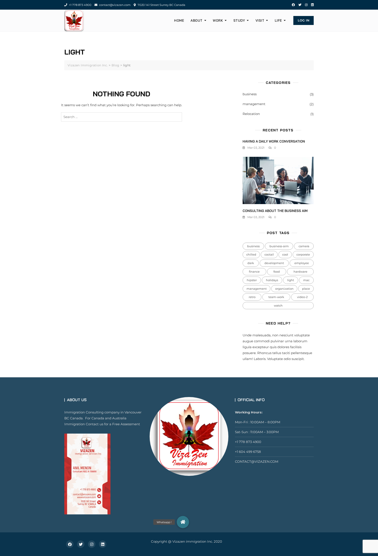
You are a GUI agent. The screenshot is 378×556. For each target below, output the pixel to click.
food (276, 271)
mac (306, 280)
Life (278, 20)
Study (239, 20)
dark (250, 263)
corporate (303, 254)
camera (304, 246)
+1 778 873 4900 (79, 5)
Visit (260, 20)
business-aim (279, 246)
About (197, 20)
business (250, 94)
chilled (251, 254)
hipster (252, 280)
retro (252, 297)
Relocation (251, 114)
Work (218, 20)
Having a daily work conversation (274, 141)
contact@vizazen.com (114, 5)
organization (284, 288)
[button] (183, 522)
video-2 (302, 297)
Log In (303, 20)
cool (285, 254)
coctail (269, 254)
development (274, 263)
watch (278, 305)
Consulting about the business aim (275, 211)
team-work (276, 297)
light (290, 280)
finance (254, 271)
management (254, 104)
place (306, 288)
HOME (179, 20)
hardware (300, 271)
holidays (272, 280)
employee (301, 263)
